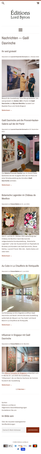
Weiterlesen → (7, 110)
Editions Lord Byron (22, 442)
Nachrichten (10, 37)
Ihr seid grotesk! (9, 51)
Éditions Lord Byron (9, 405)
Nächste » (21, 389)
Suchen (4, 402)
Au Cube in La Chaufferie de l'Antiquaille (20, 265)
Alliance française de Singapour (15, 373)
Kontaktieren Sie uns (9, 410)
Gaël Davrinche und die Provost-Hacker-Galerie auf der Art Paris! (20, 122)
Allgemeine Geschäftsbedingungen (14, 407)
